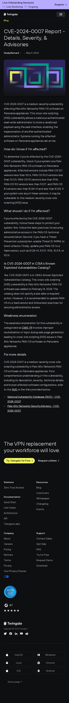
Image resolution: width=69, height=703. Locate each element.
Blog (6, 20)
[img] (11, 14)
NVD (14, 389)
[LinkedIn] (16, 633)
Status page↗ (15, 682)
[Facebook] (10, 633)
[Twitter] (5, 633)
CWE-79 (27, 327)
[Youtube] (21, 633)
